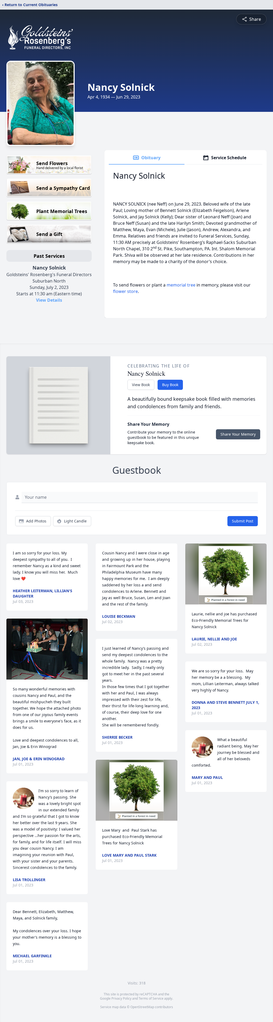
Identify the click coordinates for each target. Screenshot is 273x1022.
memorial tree (181, 285)
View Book (141, 384)
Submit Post (242, 521)
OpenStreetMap (142, 1007)
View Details (49, 300)
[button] (47, 649)
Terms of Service (151, 998)
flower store (125, 291)
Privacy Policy (121, 998)
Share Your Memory (238, 434)
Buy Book (170, 384)
